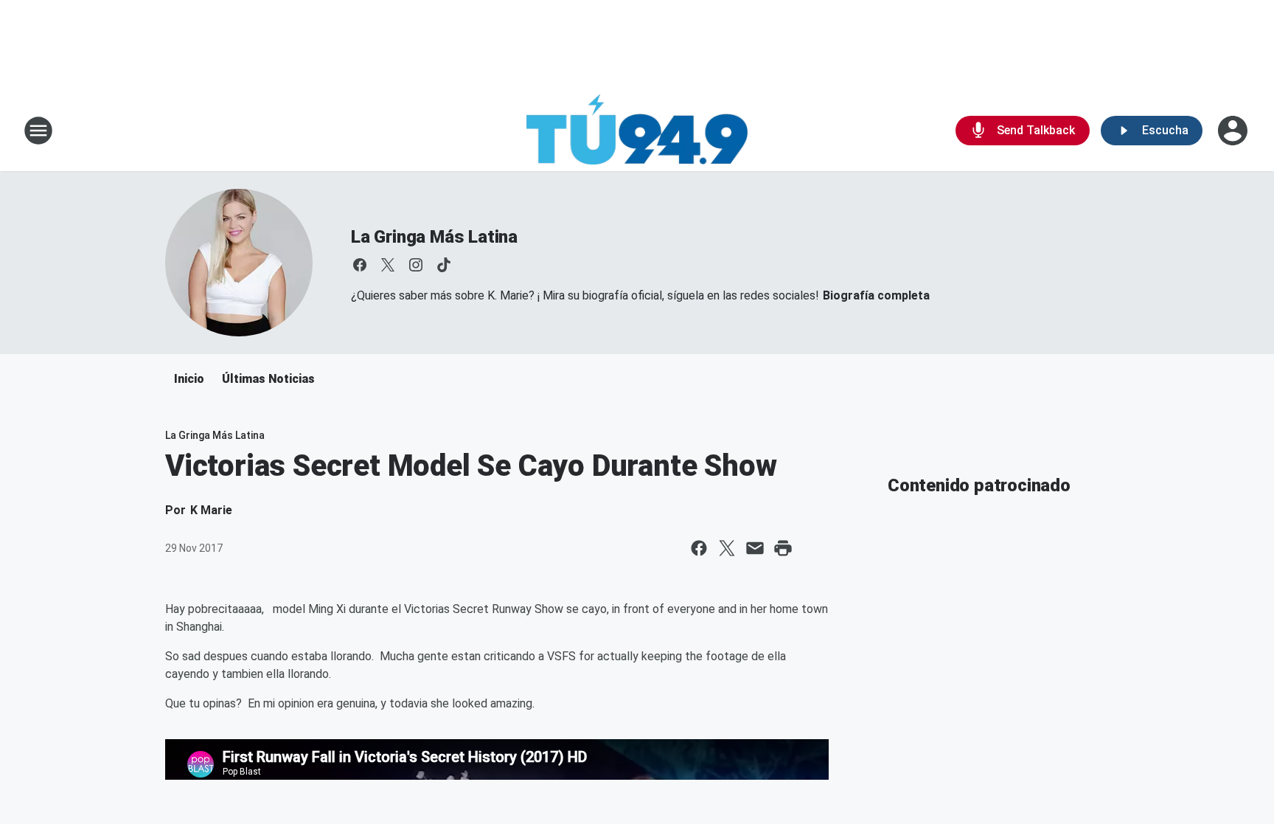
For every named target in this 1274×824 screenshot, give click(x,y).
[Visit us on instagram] (416, 265)
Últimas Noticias (268, 379)
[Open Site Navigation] (38, 130)
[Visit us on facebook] (360, 265)
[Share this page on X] (727, 548)
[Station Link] (637, 130)
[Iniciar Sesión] (1234, 130)
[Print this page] (783, 548)
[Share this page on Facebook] (699, 548)
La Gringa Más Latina (434, 236)
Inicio (189, 379)
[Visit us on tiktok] (444, 265)
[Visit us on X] (388, 265)
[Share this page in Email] (755, 548)
